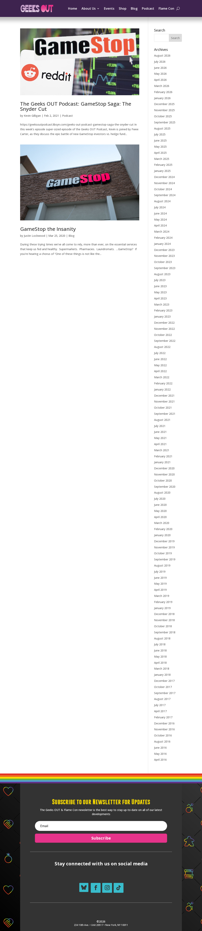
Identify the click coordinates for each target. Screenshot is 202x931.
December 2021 (164, 395)
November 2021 (164, 401)
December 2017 (164, 681)
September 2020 (164, 486)
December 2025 (164, 104)
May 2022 (160, 365)
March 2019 (161, 596)
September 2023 (164, 268)
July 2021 (160, 426)
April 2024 (160, 225)
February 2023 (163, 310)
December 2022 (164, 322)
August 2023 (162, 274)
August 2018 (162, 638)
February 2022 (163, 383)
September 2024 (164, 195)
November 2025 (164, 110)
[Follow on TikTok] (118, 888)
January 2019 (162, 608)
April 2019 (160, 590)
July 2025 (160, 134)
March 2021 (161, 450)
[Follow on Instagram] (107, 888)
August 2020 (162, 492)
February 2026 (163, 92)
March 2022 (161, 377)
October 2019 (163, 553)
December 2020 (164, 468)
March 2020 (161, 523)
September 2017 (164, 693)
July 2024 (160, 207)
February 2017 (163, 717)
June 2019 (160, 578)
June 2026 (160, 68)
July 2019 (160, 571)
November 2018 (164, 620)
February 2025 (163, 165)
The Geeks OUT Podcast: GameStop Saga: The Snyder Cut (75, 106)
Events (109, 8)
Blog (134, 8)
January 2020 (162, 535)
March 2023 (161, 304)
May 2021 (160, 438)
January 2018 (162, 675)
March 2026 (161, 86)
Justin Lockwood (34, 236)
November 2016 (164, 729)
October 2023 (163, 262)
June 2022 (160, 359)
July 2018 (160, 644)
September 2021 (164, 414)
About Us (88, 8)
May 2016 (160, 754)
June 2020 (160, 505)
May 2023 (160, 292)
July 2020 (160, 498)
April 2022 (160, 371)
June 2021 (160, 432)
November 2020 (164, 474)
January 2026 (162, 98)
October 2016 (163, 735)
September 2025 (164, 122)
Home (72, 8)
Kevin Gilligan (32, 115)
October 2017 (163, 687)
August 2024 (162, 201)
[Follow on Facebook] (96, 888)
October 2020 (163, 480)
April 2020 (160, 517)
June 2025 (160, 140)
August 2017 (162, 699)
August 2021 (162, 420)
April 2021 (160, 444)
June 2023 (160, 286)
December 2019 (164, 541)
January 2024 (162, 244)
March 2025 (161, 159)
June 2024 (160, 213)
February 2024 (163, 238)
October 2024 (163, 189)
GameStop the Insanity (48, 228)
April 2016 (160, 759)
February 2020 (163, 529)
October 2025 (163, 116)
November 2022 (164, 329)
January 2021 (162, 462)
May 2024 (160, 219)
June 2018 (160, 650)
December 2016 (164, 723)
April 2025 (160, 153)
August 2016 (162, 741)
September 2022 (164, 341)
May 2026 (160, 73)
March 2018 (161, 668)
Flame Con (166, 8)
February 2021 (163, 456)
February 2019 (163, 602)
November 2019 (164, 547)
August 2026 (162, 55)
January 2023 (162, 316)
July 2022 (160, 353)
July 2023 (160, 280)
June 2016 (160, 747)
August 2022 (162, 347)
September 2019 (164, 559)
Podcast (148, 8)
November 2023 (164, 256)
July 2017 (160, 705)
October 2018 (163, 626)
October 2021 (163, 407)
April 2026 (160, 80)
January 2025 (162, 171)
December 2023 (164, 250)
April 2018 (160, 662)
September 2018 (164, 632)
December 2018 (164, 614)
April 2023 (160, 298)
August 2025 (162, 128)
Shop (122, 8)
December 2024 (164, 177)
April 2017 (160, 711)
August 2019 (162, 565)
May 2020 (160, 511)
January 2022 (162, 389)
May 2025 (160, 146)
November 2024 (164, 183)
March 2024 (161, 231)
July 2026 (160, 61)
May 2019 (160, 583)
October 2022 (163, 335)
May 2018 (160, 656)
